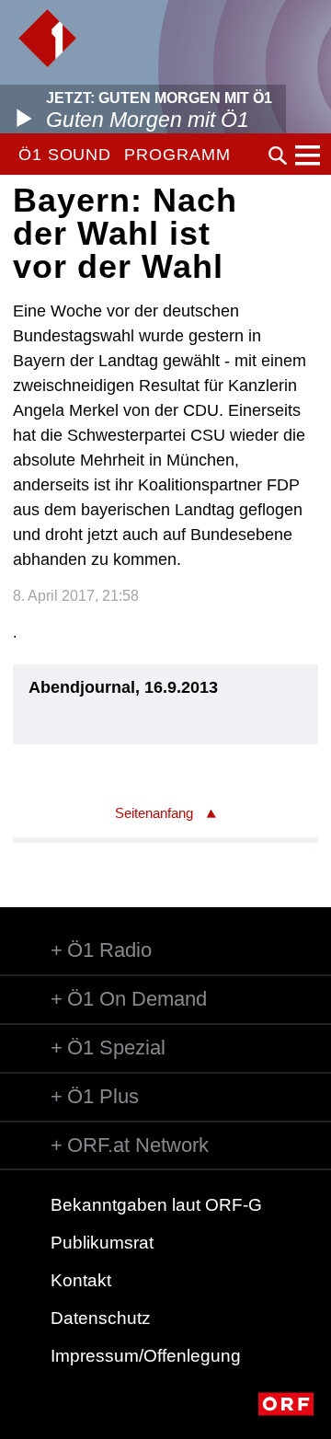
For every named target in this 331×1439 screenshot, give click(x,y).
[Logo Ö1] (47, 38)
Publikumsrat (102, 1242)
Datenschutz (101, 1318)
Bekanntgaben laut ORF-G (156, 1205)
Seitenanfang (154, 813)
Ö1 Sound (64, 154)
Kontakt (81, 1280)
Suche (277, 155)
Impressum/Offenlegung (146, 1355)
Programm (177, 154)
